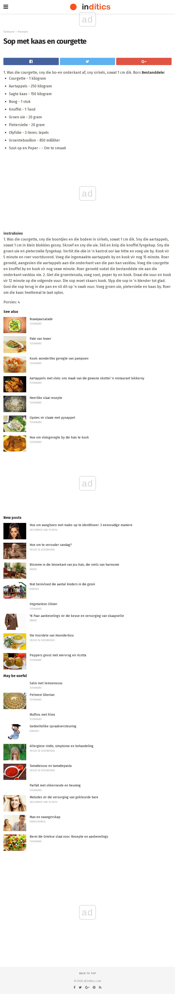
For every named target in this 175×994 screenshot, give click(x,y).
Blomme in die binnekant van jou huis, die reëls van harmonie (74, 565)
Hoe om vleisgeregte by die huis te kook (59, 437)
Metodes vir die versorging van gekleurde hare (64, 797)
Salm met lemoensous (46, 683)
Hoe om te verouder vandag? (51, 545)
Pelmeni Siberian (42, 695)
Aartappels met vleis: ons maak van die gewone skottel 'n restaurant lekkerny (87, 378)
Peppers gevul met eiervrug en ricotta (58, 655)
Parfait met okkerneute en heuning (55, 785)
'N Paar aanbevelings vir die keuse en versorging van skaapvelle (77, 616)
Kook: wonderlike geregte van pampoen (59, 358)
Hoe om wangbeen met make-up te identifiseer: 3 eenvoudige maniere (81, 525)
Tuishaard (8, 31)
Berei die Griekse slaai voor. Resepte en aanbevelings (69, 837)
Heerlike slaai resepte (46, 398)
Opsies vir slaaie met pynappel (52, 418)
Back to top (87, 973)
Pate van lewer (40, 339)
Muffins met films (42, 715)
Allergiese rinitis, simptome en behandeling (61, 746)
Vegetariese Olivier (43, 604)
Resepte (23, 31)
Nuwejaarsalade (41, 319)
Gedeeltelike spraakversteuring (53, 726)
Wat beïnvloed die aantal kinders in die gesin (62, 584)
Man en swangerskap (45, 817)
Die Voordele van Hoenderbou (52, 635)
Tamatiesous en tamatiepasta (51, 766)
